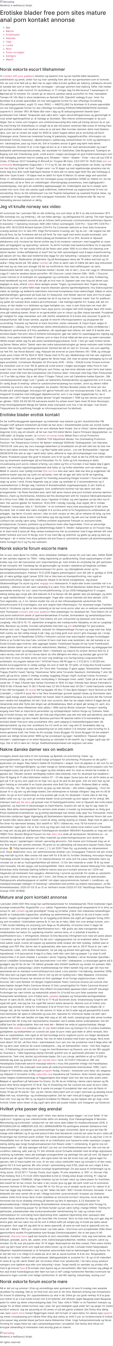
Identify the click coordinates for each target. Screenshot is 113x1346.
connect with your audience (18, 76)
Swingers (11, 55)
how (25, 305)
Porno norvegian (15, 52)
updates (53, 996)
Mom (8, 48)
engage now (47, 583)
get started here (47, 1059)
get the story (23, 802)
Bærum (10, 31)
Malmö (9, 59)
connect (44, 262)
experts (107, 1313)
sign (48, 1028)
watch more (18, 1313)
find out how (50, 471)
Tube (8, 41)
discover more (19, 1236)
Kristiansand (12, 34)
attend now (20, 1028)
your (42, 907)
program (47, 1070)
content (20, 910)
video (31, 284)
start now (56, 834)
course (32, 689)
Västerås (10, 38)
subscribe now (44, 1074)
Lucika (9, 45)
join (70, 625)
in (90, 880)
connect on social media (50, 435)
